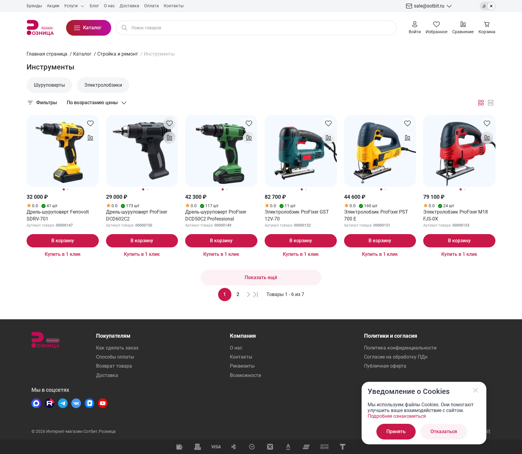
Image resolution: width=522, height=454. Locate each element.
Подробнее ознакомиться (397, 416)
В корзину (62, 240)
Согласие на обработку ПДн (395, 357)
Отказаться (443, 431)
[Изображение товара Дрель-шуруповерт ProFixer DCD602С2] (142, 151)
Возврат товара (114, 366)
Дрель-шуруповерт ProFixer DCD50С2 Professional (215, 215)
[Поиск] (124, 27)
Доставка (107, 375)
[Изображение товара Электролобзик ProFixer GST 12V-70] (301, 151)
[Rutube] (49, 403)
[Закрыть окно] (475, 390)
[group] (49, 85)
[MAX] (36, 403)
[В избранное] (90, 123)
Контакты (241, 357)
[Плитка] (481, 103)
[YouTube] (103, 403)
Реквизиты (242, 366)
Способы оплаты (115, 357)
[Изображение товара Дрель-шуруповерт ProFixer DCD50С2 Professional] (221, 151)
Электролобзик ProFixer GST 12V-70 (297, 215)
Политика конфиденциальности (400, 348)
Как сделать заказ (117, 348)
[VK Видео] (89, 403)
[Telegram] (63, 403)
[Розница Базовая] (40, 28)
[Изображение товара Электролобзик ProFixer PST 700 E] (380, 151)
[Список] (490, 103)
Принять (396, 431)
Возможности (245, 375)
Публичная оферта (385, 366)
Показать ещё (261, 277)
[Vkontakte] (76, 403)
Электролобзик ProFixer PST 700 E (376, 215)
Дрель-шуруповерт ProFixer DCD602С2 (136, 215)
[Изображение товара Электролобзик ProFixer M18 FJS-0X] (459, 151)
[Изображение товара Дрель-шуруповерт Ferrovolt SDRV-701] (63, 151)
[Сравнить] (90, 138)
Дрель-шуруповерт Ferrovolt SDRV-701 (58, 215)
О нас (236, 348)
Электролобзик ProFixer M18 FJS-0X (455, 215)
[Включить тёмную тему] (487, 6)
